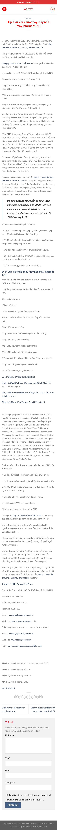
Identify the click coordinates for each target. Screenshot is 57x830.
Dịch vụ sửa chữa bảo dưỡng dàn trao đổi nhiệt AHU (26, 383)
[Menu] (4, 9)
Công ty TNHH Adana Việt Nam (17, 63)
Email (8, 770)
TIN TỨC (28, 18)
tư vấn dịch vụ (8, 688)
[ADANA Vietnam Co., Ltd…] (28, 9)
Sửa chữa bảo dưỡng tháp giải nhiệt (18, 376)
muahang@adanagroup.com (21, 615)
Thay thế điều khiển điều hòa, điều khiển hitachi (23, 402)
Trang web (10, 783)
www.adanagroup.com (21, 621)
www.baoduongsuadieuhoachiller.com (24, 646)
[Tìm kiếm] (53, 9)
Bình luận (9, 735)
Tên (7, 758)
